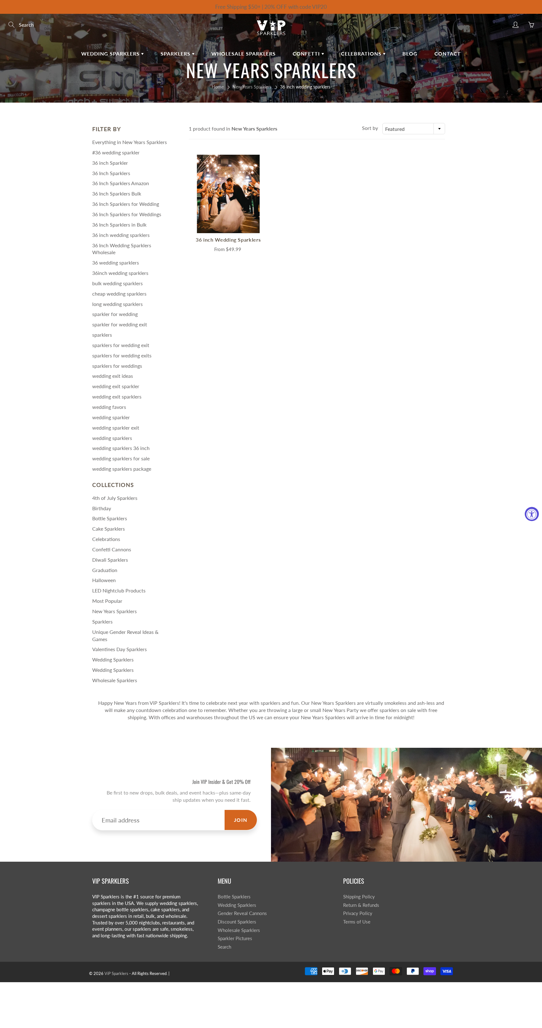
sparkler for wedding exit (119, 324)
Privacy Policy (357, 913)
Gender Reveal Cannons (242, 913)
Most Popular (107, 601)
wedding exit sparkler (115, 386)
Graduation (104, 570)
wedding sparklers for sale (121, 458)
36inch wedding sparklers (120, 273)
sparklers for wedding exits (121, 355)
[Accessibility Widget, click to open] (532, 514)
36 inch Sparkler (110, 163)
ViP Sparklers (116, 973)
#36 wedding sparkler (116, 152)
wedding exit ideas (112, 376)
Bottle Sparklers (109, 518)
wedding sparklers (112, 438)
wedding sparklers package (121, 469)
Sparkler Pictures (235, 938)
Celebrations (362, 53)
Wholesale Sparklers (243, 53)
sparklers (102, 335)
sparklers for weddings (117, 366)
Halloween (104, 580)
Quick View (228, 193)
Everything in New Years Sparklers (129, 142)
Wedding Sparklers (111, 53)
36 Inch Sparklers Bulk (116, 193)
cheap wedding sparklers (119, 294)
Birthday (101, 508)
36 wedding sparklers (115, 262)
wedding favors (109, 407)
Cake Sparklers (108, 529)
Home (218, 86)
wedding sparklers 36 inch (121, 448)
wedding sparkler (111, 417)
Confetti (307, 53)
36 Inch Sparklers (111, 173)
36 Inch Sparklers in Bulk (119, 225)
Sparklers (176, 53)
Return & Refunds (361, 905)
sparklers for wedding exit (120, 345)
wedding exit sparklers (116, 396)
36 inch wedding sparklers (121, 235)
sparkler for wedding (115, 314)
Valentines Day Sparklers (119, 649)
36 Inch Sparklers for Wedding (125, 204)
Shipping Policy (359, 896)
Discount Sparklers (237, 921)
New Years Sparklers (251, 86)
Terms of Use (356, 921)
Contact (447, 53)
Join (240, 820)
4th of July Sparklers (114, 498)
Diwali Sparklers (110, 560)
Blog (409, 53)
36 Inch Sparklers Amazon (120, 183)
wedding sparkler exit (115, 428)
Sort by (370, 128)
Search (224, 947)
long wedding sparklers (117, 304)
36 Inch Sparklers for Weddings (126, 214)
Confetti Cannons (111, 549)
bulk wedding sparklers (117, 283)
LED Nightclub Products (119, 590)
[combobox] (413, 128)
